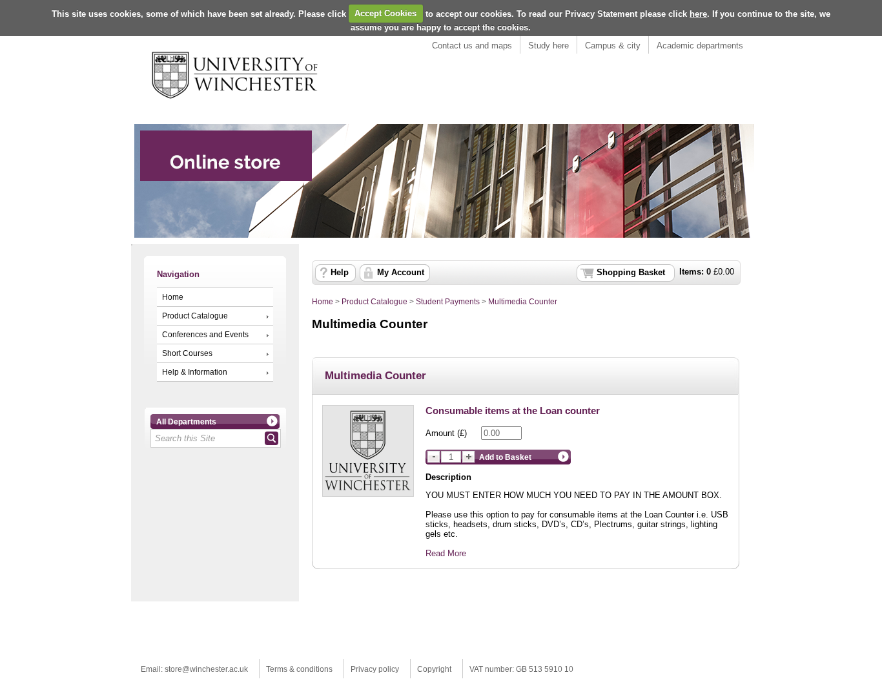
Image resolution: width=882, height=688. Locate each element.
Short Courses (187, 353)
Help (340, 272)
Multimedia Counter (522, 302)
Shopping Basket (631, 272)
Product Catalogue (195, 316)
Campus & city (613, 45)
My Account (400, 272)
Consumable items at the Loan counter (513, 410)
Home (172, 297)
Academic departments (700, 45)
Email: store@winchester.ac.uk (194, 669)
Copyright (434, 669)
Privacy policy (375, 669)
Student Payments (448, 302)
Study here (548, 45)
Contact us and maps (472, 45)
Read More (446, 553)
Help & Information (194, 372)
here (698, 13)
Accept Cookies (385, 13)
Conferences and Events (205, 335)
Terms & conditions (299, 669)
